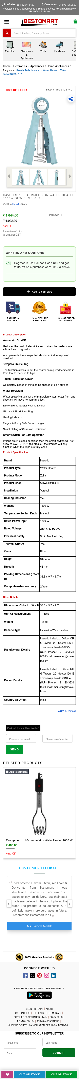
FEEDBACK (38, 1013)
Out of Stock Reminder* (23, 728)
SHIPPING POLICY (17, 1025)
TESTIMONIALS (53, 1013)
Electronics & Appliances (29, 66)
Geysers (8, 70)
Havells (16, 204)
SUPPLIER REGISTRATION (27, 1017)
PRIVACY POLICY (25, 1021)
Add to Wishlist (7, 1074)
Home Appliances (58, 66)
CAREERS (25, 1013)
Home (7, 66)
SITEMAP (38, 1009)
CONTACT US (56, 1017)
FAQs (44, 1017)
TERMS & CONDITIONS (48, 1021)
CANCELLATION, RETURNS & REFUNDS (48, 1025)
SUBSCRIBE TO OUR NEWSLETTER (39, 1033)
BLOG (29, 1009)
